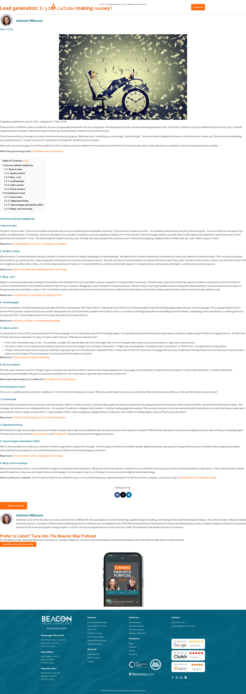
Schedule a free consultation (47, 151)
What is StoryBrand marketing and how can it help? (40, 269)
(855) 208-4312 (181, 7)
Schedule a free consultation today (197, 477)
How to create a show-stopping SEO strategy (38, 455)
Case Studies (130, 7)
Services (114, 7)
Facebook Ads (40, 433)
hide (26, 161)
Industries (99, 7)
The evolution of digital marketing (31, 357)
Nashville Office (49, 668)
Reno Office (47, 652)
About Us (144, 7)
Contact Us (198, 7)
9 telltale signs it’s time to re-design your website (39, 243)
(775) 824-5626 (47, 663)
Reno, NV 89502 (48, 659)
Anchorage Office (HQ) (52, 635)
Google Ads (59, 433)
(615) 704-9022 (47, 679)
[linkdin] (181, 677)
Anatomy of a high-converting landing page (36, 320)
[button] (117, 495)
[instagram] (177, 677)
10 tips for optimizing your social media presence (39, 417)
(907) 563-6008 (48, 646)
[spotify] (185, 677)
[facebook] (172, 677)
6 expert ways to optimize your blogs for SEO (37, 295)
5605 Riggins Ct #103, (50, 656)
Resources (160, 7)
